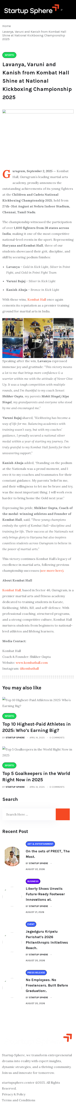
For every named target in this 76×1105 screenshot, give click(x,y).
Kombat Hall (36, 299)
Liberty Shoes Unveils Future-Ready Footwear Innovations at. (45, 894)
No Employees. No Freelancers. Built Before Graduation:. (47, 985)
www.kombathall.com (32, 663)
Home (7, 26)
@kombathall (29, 668)
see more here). (52, 570)
